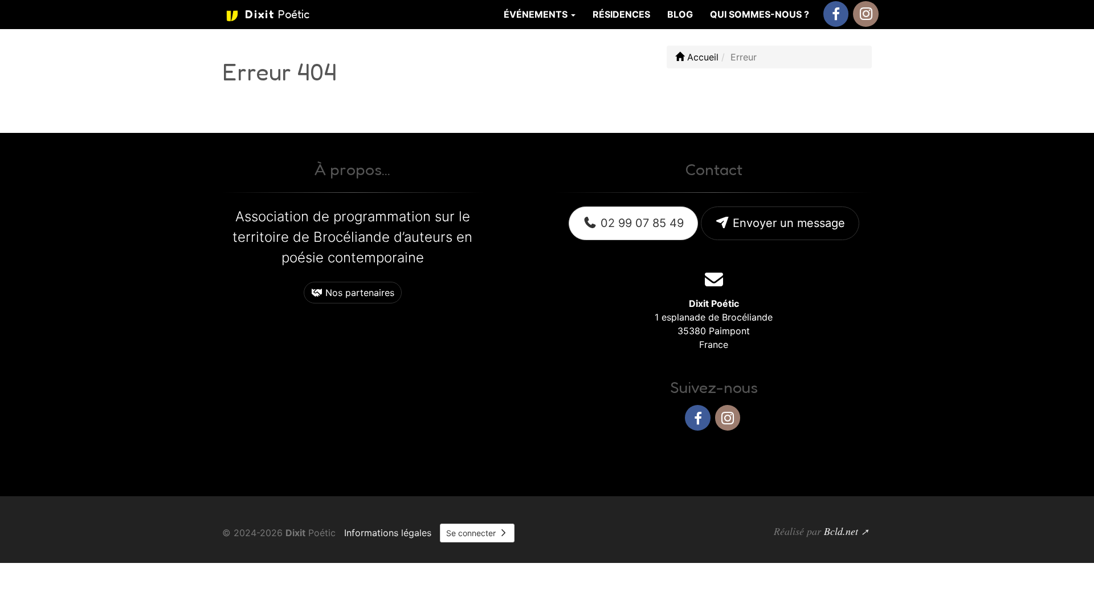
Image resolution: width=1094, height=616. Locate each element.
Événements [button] (537, 14)
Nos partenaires (358, 292)
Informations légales (387, 532)
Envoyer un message (787, 223)
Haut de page (829, 455)
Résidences (621, 14)
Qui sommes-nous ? (759, 14)
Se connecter (472, 533)
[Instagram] (865, 14)
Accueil (701, 57)
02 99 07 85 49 (640, 223)
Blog (680, 14)
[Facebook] (835, 14)
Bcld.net (841, 531)
